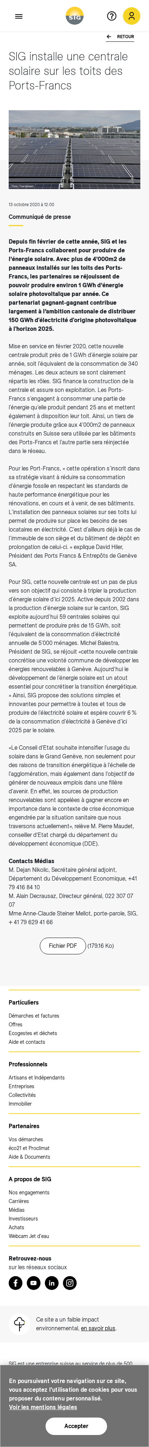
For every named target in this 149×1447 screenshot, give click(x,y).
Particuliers (24, 1002)
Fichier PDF (63, 945)
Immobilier (20, 1104)
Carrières (19, 1201)
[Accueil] (75, 16)
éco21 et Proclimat (29, 1148)
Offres (15, 1024)
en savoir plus (98, 1328)
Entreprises (21, 1086)
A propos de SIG (30, 1179)
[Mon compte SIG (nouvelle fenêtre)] (131, 16)
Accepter (76, 1426)
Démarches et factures (34, 1016)
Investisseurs (23, 1219)
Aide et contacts (27, 1042)
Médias (17, 1210)
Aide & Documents (29, 1157)
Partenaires (24, 1126)
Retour (125, 36)
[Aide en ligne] (114, 16)
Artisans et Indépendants (37, 1078)
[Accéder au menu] (19, 16)
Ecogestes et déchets (33, 1033)
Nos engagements (29, 1192)
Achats (16, 1227)
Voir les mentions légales (43, 1407)
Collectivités (22, 1095)
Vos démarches (26, 1139)
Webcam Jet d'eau (29, 1236)
